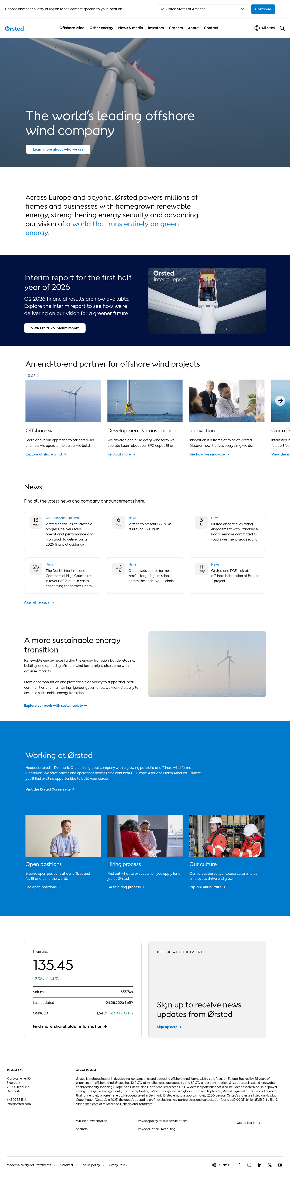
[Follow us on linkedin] (259, 1165)
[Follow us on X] (269, 1165)
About (193, 28)
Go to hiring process (124, 887)
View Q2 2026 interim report (55, 328)
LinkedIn (126, 1104)
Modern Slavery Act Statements (29, 1165)
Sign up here (167, 1027)
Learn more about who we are (58, 149)
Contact (211, 28)
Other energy (101, 28)
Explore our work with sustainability (53, 705)
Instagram (145, 1104)
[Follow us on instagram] (249, 1165)
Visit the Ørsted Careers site (47, 789)
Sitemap (82, 1129)
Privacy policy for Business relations (162, 1121)
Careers (176, 28)
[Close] (282, 9)
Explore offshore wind (43, 454)
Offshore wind (71, 28)
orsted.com (91, 1104)
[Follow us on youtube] (279, 1165)
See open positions (41, 887)
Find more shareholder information (68, 1026)
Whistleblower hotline (91, 1121)
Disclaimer (65, 1165)
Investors (156, 28)
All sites (223, 1165)
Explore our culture (205, 887)
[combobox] (202, 9)
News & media (130, 28)
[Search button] (282, 28)
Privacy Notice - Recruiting (157, 1129)
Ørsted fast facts (248, 1123)
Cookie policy (90, 1165)
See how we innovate (207, 454)
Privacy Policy (117, 1165)
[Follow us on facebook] (239, 1165)
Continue (263, 9)
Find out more (119, 454)
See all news (36, 603)
